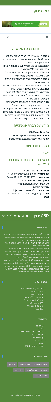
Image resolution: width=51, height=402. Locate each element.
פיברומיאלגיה (40, 375)
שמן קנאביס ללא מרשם (33, 297)
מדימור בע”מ (38, 340)
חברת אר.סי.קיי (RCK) (34, 346)
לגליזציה (18, 370)
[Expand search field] (7, 37)
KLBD (40, 329)
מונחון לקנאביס (37, 291)
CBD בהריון (38, 309)
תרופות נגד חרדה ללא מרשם (31, 331)
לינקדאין (45, 153)
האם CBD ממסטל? (35, 306)
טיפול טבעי (31, 370)
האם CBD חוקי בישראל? (33, 300)
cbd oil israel (40, 364)
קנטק (41, 343)
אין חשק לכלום (37, 334)
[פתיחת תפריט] (47, 37)
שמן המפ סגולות (36, 294)
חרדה (43, 370)
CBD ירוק (41, 11)
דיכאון (11, 364)
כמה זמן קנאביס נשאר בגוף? (31, 288)
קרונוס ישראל (38, 337)
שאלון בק (39, 326)
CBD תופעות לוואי (35, 303)
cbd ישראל (24, 364)
